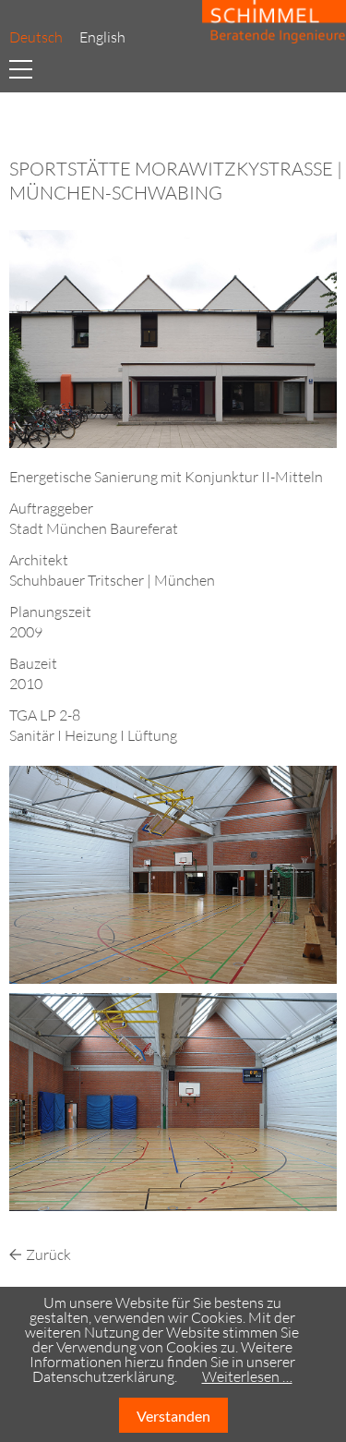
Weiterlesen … (247, 1376)
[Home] (269, 23)
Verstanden (173, 1415)
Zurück (48, 1254)
